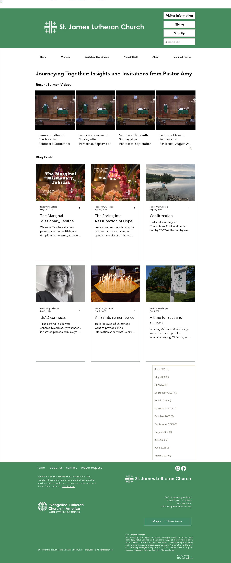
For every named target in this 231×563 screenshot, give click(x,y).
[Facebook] (183, 468)
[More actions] (81, 208)
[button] (190, 148)
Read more (68, 486)
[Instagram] (177, 468)
